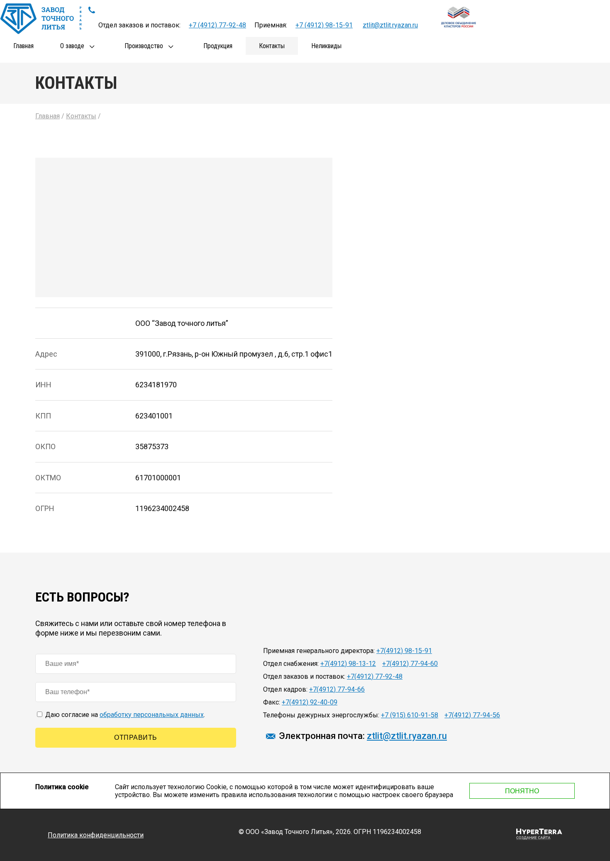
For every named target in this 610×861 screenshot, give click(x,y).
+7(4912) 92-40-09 (309, 702)
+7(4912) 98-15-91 (404, 651)
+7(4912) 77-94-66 (337, 689)
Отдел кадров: (285, 689)
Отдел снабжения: (291, 664)
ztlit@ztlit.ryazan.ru (390, 25)
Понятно (522, 791)
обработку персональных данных (152, 715)
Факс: (271, 702)
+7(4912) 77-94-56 (472, 715)
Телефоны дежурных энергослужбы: (321, 715)
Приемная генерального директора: (319, 651)
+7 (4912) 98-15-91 (324, 25)
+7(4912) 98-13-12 (348, 664)
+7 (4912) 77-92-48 (217, 25)
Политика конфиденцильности (96, 835)
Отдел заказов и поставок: (304, 676)
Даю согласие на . (124, 715)
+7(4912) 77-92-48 (375, 676)
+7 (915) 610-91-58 (409, 715)
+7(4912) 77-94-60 (410, 664)
